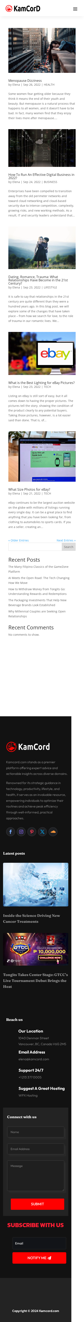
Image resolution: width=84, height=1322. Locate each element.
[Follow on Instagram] (21, 831)
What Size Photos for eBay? (29, 489)
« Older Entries (18, 540)
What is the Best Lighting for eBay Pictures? (41, 382)
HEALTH (49, 85)
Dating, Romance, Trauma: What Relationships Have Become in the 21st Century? (38, 280)
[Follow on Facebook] (10, 831)
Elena (16, 85)
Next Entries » (66, 540)
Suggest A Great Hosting (42, 1088)
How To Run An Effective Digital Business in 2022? (41, 176)
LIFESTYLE (50, 287)
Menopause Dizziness (25, 80)
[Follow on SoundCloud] (53, 831)
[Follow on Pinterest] (31, 831)
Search (68, 547)
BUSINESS (50, 182)
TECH (47, 387)
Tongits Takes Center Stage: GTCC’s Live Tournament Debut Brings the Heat (35, 980)
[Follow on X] (42, 831)
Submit (37, 1204)
